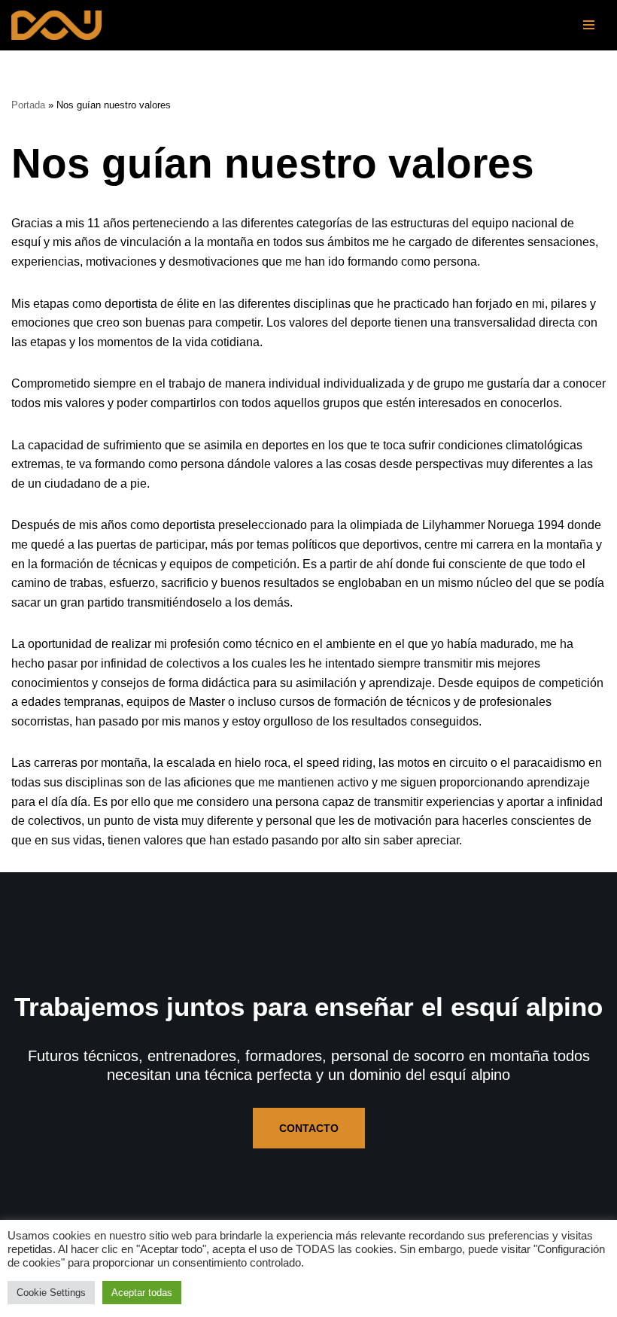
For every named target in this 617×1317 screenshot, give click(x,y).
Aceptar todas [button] (141, 1292)
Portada (28, 105)
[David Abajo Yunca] (56, 25)
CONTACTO (309, 1128)
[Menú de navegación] (589, 25)
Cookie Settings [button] (51, 1292)
